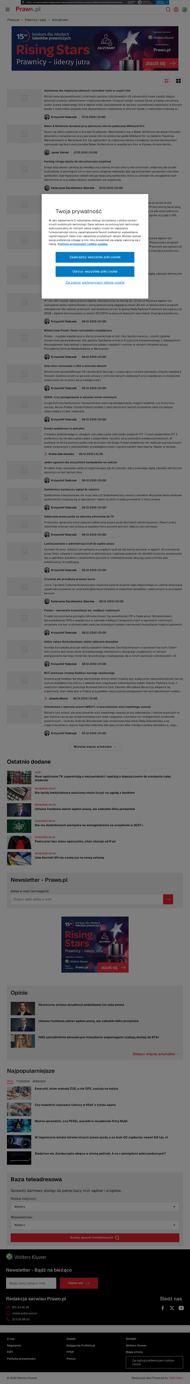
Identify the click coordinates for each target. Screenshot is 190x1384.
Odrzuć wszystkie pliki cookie (95, 271)
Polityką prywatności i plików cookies (83, 244)
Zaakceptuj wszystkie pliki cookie (95, 257)
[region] (95, 246)
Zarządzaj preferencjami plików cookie (95, 283)
